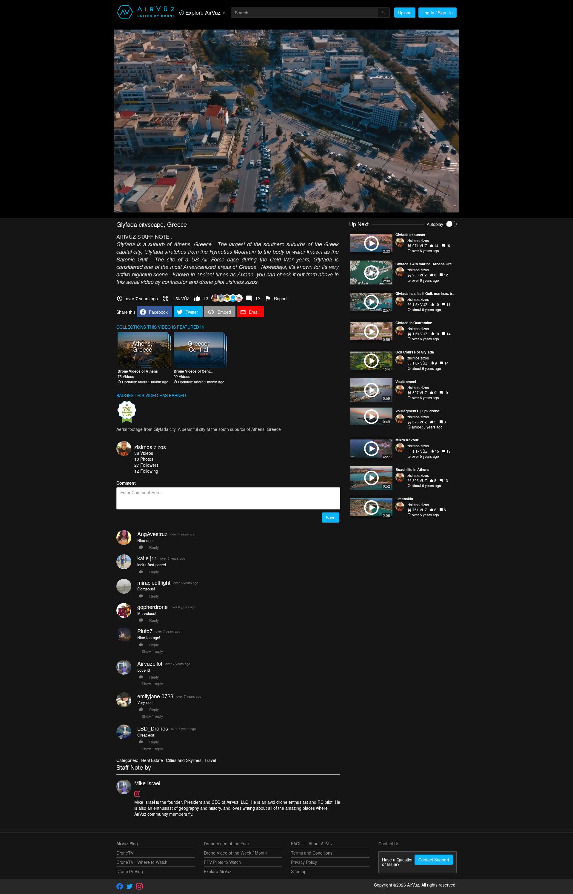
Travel (210, 760)
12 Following (146, 471)
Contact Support (433, 860)
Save (330, 518)
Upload (405, 13)
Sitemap (298, 871)
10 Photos (143, 459)
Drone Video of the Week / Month (235, 853)
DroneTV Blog (129, 871)
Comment (126, 483)
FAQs (296, 843)
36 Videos (143, 453)
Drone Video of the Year (226, 843)
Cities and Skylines (183, 760)
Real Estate (152, 760)
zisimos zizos (150, 447)
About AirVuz (321, 843)
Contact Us (388, 843)
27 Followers (146, 465)
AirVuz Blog (127, 843)
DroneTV (124, 853)
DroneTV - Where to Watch (141, 862)
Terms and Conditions (311, 853)
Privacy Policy (304, 862)
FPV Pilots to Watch (222, 862)
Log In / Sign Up (437, 13)
